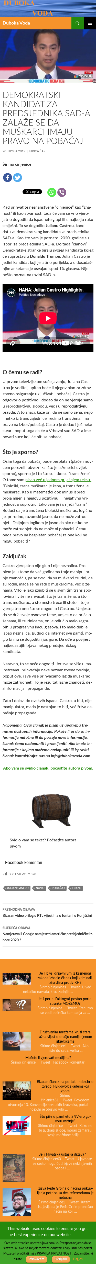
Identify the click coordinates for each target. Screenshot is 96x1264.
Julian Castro (18, 888)
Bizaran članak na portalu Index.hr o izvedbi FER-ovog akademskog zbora (65, 1086)
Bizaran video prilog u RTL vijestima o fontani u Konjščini (47, 913)
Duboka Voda (16, 23)
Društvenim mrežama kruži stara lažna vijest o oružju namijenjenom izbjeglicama (65, 1037)
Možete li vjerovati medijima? (48, 1058)
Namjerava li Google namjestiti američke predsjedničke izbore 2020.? (48, 934)
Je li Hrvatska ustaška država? (62, 1154)
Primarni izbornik (90, 23)
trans (76, 888)
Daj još (78, 1259)
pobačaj (58, 888)
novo (40, 888)
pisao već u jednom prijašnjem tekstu (58, 480)
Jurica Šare (37, 151)
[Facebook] (7, 177)
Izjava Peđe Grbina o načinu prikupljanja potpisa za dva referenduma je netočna (65, 1193)
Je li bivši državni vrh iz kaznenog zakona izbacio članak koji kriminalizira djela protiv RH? (65, 978)
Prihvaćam (36, 1259)
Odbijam (61, 1259)
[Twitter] (17, 177)
